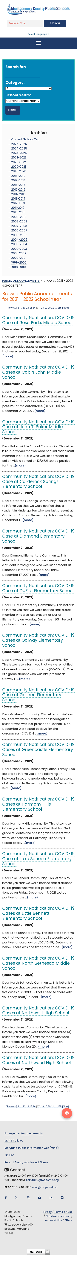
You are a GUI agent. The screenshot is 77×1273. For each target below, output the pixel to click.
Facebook (5, 1197)
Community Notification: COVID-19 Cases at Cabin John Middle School (38, 372)
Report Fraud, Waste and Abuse (26, 1162)
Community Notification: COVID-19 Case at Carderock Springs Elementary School (38, 482)
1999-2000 (19, 262)
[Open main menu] (38, 43)
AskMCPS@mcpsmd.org (42, 1180)
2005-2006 (19, 235)
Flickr (62, 1197)
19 (45, 307)
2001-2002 (18, 253)
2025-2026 (19, 144)
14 (27, 307)
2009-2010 (18, 217)
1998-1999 (18, 267)
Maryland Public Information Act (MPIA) (31, 1148)
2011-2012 (17, 208)
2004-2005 (19, 240)
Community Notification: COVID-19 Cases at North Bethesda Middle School (38, 963)
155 (59, 307)
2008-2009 (19, 221)
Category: (14, 83)
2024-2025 (19, 148)
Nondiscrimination (58, 1216)
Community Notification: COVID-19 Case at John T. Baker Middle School (38, 427)
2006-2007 (19, 230)
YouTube (39, 1197)
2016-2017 (18, 185)
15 (31, 307)
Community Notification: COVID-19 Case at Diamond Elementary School (38, 536)
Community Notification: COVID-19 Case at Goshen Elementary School (38, 695)
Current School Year (26, 139)
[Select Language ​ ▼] (49, 34)
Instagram (28, 1197)
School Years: (18, 95)
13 (24, 307)
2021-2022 (18, 162)
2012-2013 (18, 203)
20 (49, 307)
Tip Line (9, 1155)
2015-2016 (18, 190)
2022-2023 (19, 157)
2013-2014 (18, 199)
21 (52, 307)
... (21, 307)
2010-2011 (17, 212)
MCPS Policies (13, 1140)
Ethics (69, 1220)
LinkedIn (51, 1197)
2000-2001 (18, 258)
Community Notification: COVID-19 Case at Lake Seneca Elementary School (38, 859)
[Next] (65, 307)
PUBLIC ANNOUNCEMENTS (21, 280)
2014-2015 (18, 194)
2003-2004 (19, 244)
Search (55, 23)
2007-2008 (19, 226)
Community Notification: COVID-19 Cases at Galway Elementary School (38, 640)
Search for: (15, 67)
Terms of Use (63, 1212)
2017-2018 (18, 180)
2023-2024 (19, 153)
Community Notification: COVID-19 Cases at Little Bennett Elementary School (38, 913)
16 (34, 307)
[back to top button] (67, 1113)
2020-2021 (18, 167)
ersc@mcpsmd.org (45, 1187)
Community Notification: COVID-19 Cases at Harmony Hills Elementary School (38, 804)
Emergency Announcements (23, 1133)
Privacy (47, 1212)
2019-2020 (18, 171)
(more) (7, 356)
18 (42, 307)
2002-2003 (19, 249)
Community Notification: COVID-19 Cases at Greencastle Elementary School (38, 750)
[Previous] (11, 307)
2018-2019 (18, 176)
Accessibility (53, 1220)
